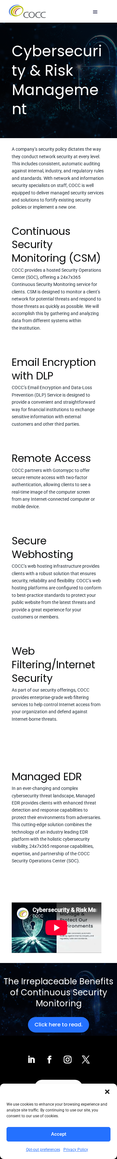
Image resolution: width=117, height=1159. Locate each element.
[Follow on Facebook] (49, 1059)
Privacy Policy (75, 1149)
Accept (58, 1134)
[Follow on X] (86, 1059)
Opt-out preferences (43, 1149)
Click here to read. (58, 1024)
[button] (107, 1091)
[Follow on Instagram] (67, 1059)
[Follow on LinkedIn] (31, 1059)
